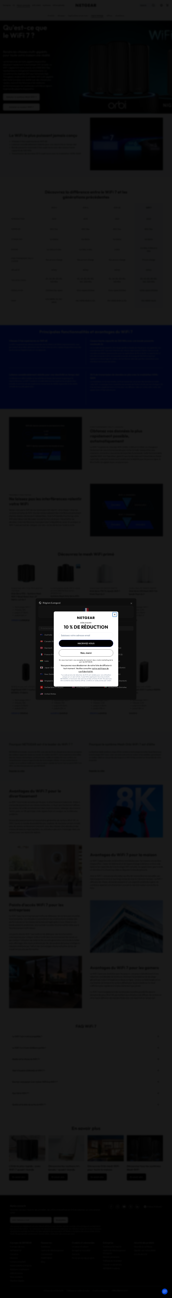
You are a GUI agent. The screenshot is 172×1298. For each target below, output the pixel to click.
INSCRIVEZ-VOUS (86, 643)
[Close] (115, 614)
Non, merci (86, 652)
